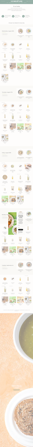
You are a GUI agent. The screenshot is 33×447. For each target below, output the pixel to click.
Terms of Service (20, 232)
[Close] (23, 213)
